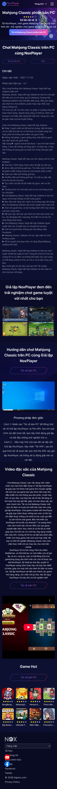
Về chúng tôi (11, 755)
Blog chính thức (13, 759)
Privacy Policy (12, 782)
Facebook (10, 768)
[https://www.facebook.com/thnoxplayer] (7, 764)
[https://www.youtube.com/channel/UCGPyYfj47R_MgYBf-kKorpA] (7, 757)
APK (43, 61)
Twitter (8, 773)
